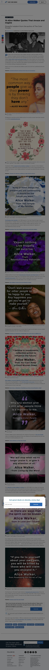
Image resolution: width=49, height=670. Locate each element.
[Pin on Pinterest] (3, 40)
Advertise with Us (22, 657)
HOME (7, 17)
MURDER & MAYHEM (10, 662)
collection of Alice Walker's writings (15, 487)
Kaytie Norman (9, 30)
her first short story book (28, 382)
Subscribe (32, 2)
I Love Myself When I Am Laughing (23, 619)
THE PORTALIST (9, 664)
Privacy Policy (21, 662)
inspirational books (15, 119)
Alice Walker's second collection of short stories (16, 380)
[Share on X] (3, 38)
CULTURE (11, 17)
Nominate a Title (22, 659)
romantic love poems (10, 278)
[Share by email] (3, 42)
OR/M (19, 664)
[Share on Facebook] (3, 36)
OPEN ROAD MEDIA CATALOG (12, 665)
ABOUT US (20, 665)
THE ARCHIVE (9, 659)
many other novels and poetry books (18, 59)
